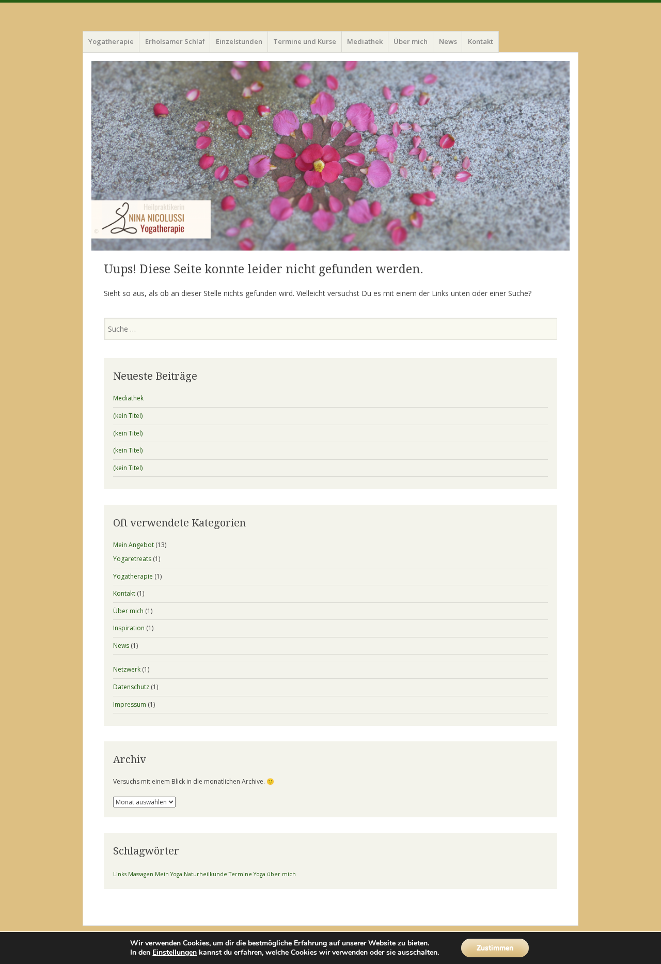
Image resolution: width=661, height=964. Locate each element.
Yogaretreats (132, 558)
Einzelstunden (239, 41)
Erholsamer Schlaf (175, 41)
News (448, 41)
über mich (281, 874)
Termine (240, 874)
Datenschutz (131, 686)
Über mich (411, 41)
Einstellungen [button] (174, 952)
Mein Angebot (133, 544)
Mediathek (365, 41)
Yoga (259, 874)
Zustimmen (495, 948)
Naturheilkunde (205, 874)
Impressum (129, 704)
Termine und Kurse (304, 41)
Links (120, 874)
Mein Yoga (168, 874)
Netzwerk (126, 669)
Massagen (140, 874)
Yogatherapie (111, 41)
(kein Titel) (128, 415)
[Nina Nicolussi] (330, 156)
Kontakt (480, 41)
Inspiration (129, 628)
